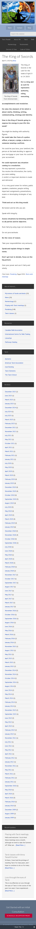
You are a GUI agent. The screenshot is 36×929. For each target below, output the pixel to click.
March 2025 (9, 400)
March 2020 (9, 475)
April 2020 (8, 471)
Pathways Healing (11, 342)
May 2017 (8, 595)
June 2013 (8, 718)
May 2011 (8, 770)
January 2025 (9, 404)
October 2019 (9, 495)
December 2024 (10, 408)
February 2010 (10, 802)
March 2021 (9, 451)
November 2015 (10, 646)
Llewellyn (8, 338)
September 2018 (10, 543)
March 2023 (9, 419)
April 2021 (8, 447)
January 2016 (9, 642)
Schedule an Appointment (18, 916)
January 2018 (9, 571)
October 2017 (9, 579)
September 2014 (10, 682)
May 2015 (8, 654)
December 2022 (10, 427)
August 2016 (9, 622)
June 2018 (8, 551)
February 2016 (10, 638)
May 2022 (8, 439)
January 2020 (9, 483)
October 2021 (9, 443)
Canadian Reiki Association (13, 330)
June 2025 (8, 396)
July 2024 (8, 412)
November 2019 (10, 491)
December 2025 (10, 392)
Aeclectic (8, 359)
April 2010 (8, 794)
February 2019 (10, 523)
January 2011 (9, 782)
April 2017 (8, 599)
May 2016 (8, 630)
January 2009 (9, 818)
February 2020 (10, 479)
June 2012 (8, 746)
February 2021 (10, 455)
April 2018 (8, 559)
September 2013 (10, 714)
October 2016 (9, 615)
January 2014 (9, 706)
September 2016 (10, 618)
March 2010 (9, 798)
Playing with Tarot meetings (14, 305)
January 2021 (9, 459)
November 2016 (10, 611)
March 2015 (9, 662)
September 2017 (10, 583)
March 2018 (9, 563)
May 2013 (8, 722)
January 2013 (9, 734)
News (7, 297)
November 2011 (10, 766)
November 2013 (10, 710)
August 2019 (9, 503)
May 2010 (8, 790)
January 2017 (9, 607)
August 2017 (9, 587)
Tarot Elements (10, 371)
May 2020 (8, 467)
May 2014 (8, 694)
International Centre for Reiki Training (17, 334)
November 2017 (10, 575)
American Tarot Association (14, 363)
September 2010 (10, 786)
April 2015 (8, 658)
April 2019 (8, 515)
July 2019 (8, 507)
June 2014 (8, 690)
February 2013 (10, 730)
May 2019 (8, 511)
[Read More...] (20, 845)
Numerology (9, 301)
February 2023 (10, 423)
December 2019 (10, 487)
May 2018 (8, 555)
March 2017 (9, 603)
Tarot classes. (9, 313)
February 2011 (10, 778)
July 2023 (8, 415)
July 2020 (8, 463)
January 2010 (9, 806)
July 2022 (8, 435)
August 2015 (9, 650)
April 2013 (8, 726)
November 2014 (10, 674)
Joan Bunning (9, 367)
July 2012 (8, 742)
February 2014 (10, 702)
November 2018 (10, 535)
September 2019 (10, 499)
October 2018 (9, 539)
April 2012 (8, 754)
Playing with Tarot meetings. (17, 834)
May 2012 (8, 750)
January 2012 (9, 762)
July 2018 (8, 547)
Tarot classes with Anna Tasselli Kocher (15, 855)
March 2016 (9, 634)
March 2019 (9, 519)
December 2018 (10, 531)
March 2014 (9, 698)
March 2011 (9, 774)
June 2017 (8, 591)
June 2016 (8, 626)
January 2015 (9, 666)
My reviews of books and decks (15, 293)
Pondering (13, 274)
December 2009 (10, 810)
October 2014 (9, 678)
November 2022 (10, 431)
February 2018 (10, 567)
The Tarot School (11, 375)
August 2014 (9, 686)
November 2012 (10, 738)
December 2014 (10, 670)
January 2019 (9, 527)
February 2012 (10, 758)
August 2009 (9, 814)
